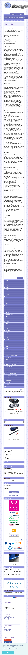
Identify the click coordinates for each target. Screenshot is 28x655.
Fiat (7, 296)
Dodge (7, 294)
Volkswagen (8, 350)
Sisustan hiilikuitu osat (11, 373)
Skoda (7, 339)
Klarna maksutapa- (11, 569)
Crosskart (8, 382)
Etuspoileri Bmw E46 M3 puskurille (14, 416)
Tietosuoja (7, 455)
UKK (6, 457)
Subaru (7, 344)
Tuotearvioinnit (8, 590)
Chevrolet (8, 285)
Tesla (7, 346)
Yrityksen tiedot (8, 454)
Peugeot (8, 325)
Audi (7, 280)
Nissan (7, 321)
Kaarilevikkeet (9, 366)
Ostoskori (7, 478)
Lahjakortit (8, 377)
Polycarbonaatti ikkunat (11, 375)
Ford (7, 298)
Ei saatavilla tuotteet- (12, 574)
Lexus (7, 312)
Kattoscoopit (9, 368)
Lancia (7, 310)
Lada (7, 307)
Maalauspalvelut (9, 380)
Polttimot (8, 384)
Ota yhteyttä (8, 451)
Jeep (7, 303)
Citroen (7, 287)
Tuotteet (12, 20)
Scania (7, 335)
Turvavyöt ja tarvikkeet (11, 364)
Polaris (7, 328)
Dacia (7, 291)
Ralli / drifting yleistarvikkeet (12, 362)
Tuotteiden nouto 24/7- (12, 571)
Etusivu (6, 17)
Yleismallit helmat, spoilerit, (12, 355)
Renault (7, 332)
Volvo (7, 353)
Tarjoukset (18, 17)
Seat (7, 337)
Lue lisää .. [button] (16, 648)
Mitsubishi (8, 319)
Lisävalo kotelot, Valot (11, 359)
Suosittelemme (8, 553)
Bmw (7, 282)
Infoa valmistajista (9, 450)
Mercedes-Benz (9, 314)
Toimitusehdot (8, 452)
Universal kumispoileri (14, 562)
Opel (7, 323)
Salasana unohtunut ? (14, 494)
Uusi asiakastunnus (14, 495)
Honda (7, 301)
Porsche (8, 330)
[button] (13, 14)
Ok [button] (8, 652)
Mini (7, 316)
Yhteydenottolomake (9, 617)
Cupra (7, 289)
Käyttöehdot (19, 20)
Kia (6, 305)
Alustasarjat (8, 357)
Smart (7, 341)
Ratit (7, 371)
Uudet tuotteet (11, 17)
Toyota (7, 348)
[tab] (14, 280)
